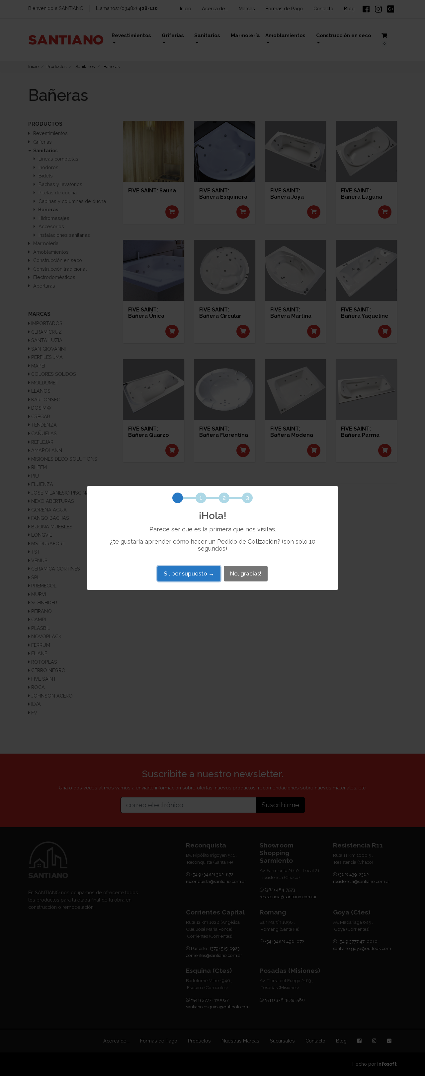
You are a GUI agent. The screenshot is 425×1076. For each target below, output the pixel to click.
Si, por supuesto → (189, 573)
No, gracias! (245, 573)
